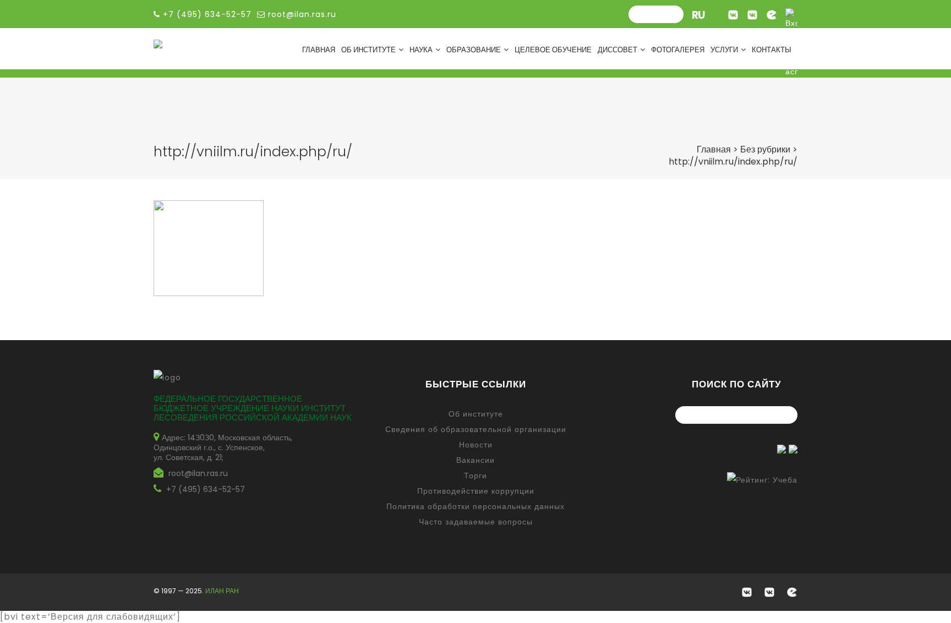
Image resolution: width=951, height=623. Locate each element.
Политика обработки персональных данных (475, 506)
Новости (476, 444)
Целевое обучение (553, 50)
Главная (318, 50)
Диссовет (617, 50)
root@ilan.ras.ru (300, 14)
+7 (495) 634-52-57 (205, 489)
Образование (473, 50)
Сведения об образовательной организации (475, 429)
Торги (475, 475)
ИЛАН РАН (222, 590)
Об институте (368, 50)
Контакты (771, 50)
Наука (421, 50)
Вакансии (475, 460)
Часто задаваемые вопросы (476, 521)
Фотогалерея (677, 50)
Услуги (724, 50)
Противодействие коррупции (475, 490)
